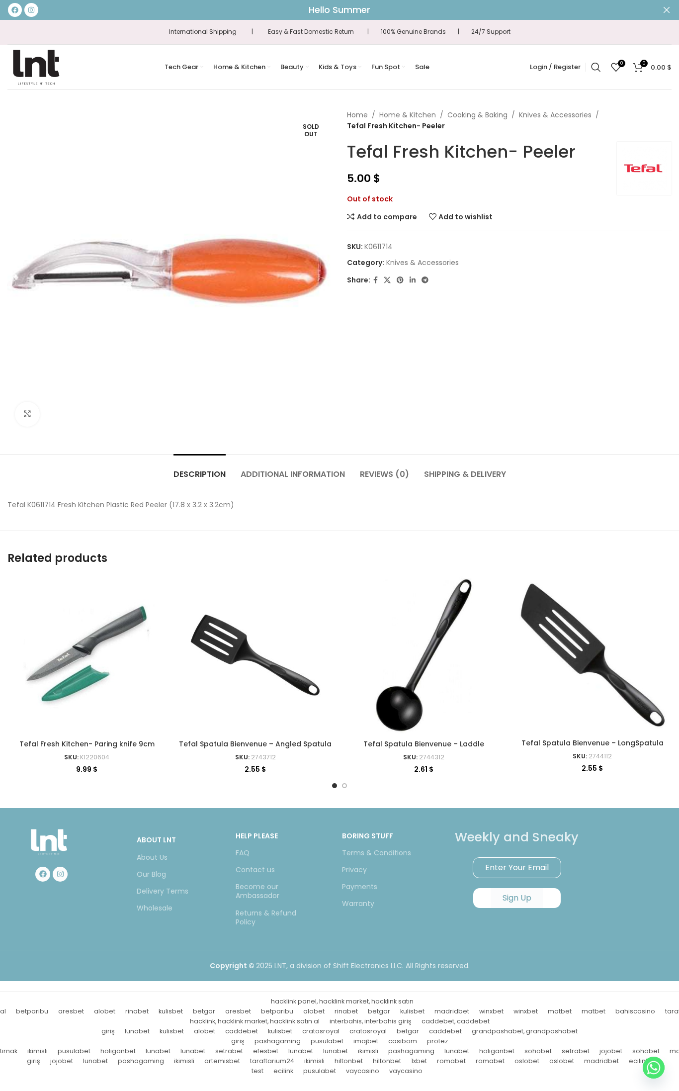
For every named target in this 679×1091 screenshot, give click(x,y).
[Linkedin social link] (413, 280)
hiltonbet (349, 1061)
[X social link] (387, 280)
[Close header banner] (666, 10)
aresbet (71, 1011)
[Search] (596, 67)
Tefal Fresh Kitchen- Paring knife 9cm (87, 744)
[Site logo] (35, 66)
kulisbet (171, 1011)
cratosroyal (321, 1031)
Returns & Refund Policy (266, 917)
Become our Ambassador (257, 891)
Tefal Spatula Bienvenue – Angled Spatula (255, 744)
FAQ (243, 853)
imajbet (365, 1041)
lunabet (137, 1031)
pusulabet (327, 1041)
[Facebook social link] (375, 280)
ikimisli (37, 1051)
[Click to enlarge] (27, 414)
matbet (560, 1011)
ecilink (283, 1071)
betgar (204, 1011)
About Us (152, 857)
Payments (359, 887)
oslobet (526, 1061)
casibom (402, 1041)
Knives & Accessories (555, 115)
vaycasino (362, 1071)
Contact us (255, 870)
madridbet (451, 1011)
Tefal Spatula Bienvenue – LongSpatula (592, 743)
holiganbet (118, 1051)
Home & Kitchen (407, 115)
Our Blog (151, 874)
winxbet (491, 1011)
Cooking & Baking (477, 115)
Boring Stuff (367, 836)
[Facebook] (42, 874)
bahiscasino (635, 1011)
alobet (104, 1011)
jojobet (610, 1051)
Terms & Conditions (376, 853)
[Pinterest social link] (400, 280)
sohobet (538, 1051)
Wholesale (154, 908)
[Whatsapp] (654, 1068)
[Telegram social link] (425, 280)
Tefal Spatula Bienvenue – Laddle (423, 744)
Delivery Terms (162, 891)
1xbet (419, 1061)
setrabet (229, 1051)
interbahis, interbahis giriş (371, 1021)
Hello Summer (339, 9)
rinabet (137, 1011)
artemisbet (222, 1061)
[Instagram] (60, 874)
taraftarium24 (272, 1061)
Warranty (358, 904)
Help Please (257, 836)
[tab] (199, 469)
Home (357, 115)
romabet (451, 1061)
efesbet (265, 1051)
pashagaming (278, 1041)
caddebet (241, 1031)
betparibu (32, 1011)
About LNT (156, 840)
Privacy (354, 870)
